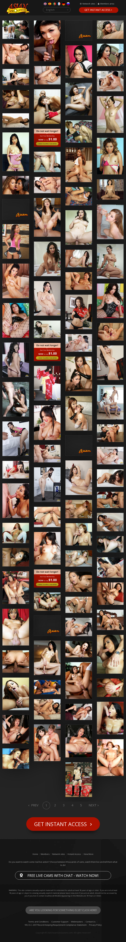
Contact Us (91, 921)
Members (45, 854)
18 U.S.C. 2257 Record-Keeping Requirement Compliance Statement (55, 924)
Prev (34, 805)
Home (35, 854)
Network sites (89, 3)
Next (92, 805)
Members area (107, 3)
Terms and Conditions (38, 921)
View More (88, 854)
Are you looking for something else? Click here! (63, 910)
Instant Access (74, 854)
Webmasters (77, 921)
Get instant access (97, 10)
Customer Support (59, 921)
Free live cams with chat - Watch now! (63, 875)
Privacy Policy (95, 924)
